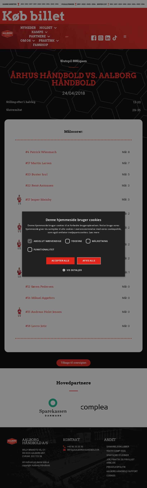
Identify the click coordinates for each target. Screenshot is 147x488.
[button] (73, 270)
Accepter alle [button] (60, 260)
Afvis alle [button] (89, 260)
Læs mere (94, 232)
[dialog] (73, 243)
